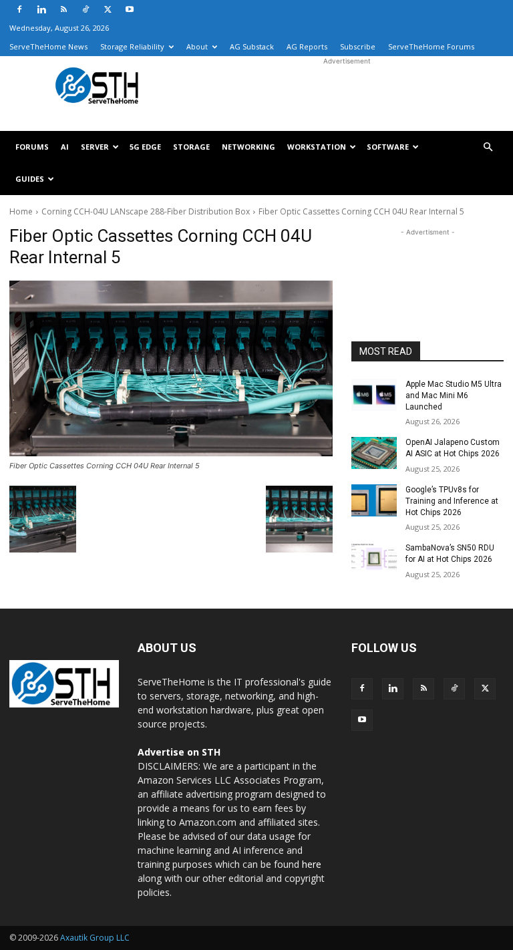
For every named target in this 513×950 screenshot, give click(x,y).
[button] (488, 147)
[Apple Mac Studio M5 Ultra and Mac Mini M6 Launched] (374, 395)
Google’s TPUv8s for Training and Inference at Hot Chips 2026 (451, 501)
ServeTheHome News (48, 46)
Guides (29, 179)
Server (95, 147)
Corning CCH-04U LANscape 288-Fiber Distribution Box (145, 211)
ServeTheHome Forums (431, 46)
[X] (108, 9)
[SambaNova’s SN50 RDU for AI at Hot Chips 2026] (374, 558)
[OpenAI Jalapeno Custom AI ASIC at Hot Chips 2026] (374, 453)
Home (21, 211)
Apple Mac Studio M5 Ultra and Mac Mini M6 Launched (453, 395)
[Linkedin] (41, 9)
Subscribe (357, 46)
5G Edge (145, 147)
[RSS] (63, 9)
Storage (191, 147)
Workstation (316, 147)
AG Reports (307, 46)
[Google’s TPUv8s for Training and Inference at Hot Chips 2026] (374, 500)
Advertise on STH (179, 752)
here (311, 864)
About (197, 46)
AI (65, 147)
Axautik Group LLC (95, 937)
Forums (32, 147)
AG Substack (252, 46)
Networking (248, 147)
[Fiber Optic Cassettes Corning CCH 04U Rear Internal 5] (171, 368)
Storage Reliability (132, 46)
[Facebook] (19, 9)
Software (388, 147)
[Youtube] (130, 9)
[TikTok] (85, 9)
